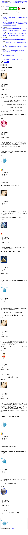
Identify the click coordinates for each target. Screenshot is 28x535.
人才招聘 (9, 59)
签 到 (5, 65)
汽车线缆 (9, 28)
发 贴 (2, 65)
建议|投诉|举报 (10, 55)
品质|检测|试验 (6, 46)
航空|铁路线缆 (22, 23)
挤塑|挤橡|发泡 (13, 33)
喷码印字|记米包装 (19, 35)
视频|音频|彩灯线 (22, 30)
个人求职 (17, 17)
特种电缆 (24, 28)
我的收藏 (14, 2)
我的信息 (21, 1)
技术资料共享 (14, 42)
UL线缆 (13, 28)
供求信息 (25, 17)
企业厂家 (23, 39)
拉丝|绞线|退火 (6, 33)
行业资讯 (22, 50)
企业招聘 (21, 17)
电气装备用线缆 (22, 22)
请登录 (13, 1)
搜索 (13, 59)
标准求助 (5, 42)
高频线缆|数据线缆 (7, 30)
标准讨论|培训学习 (22, 42)
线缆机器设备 (11, 39)
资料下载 (16, 59)
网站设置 (20, 59)
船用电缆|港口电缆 (11, 25)
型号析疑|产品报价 (10, 17)
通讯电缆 (8, 23)
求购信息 (5, 18)
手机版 (2, 1)
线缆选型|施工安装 (7, 50)
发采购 (9, 2)
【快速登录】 (7, 6)
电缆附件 (12, 23)
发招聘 (17, 2)
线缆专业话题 (8, 51)
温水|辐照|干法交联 (10, 35)
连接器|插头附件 (18, 28)
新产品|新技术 (15, 30)
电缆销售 (16, 46)
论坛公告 (5, 55)
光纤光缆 (17, 23)
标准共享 (9, 42)
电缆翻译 (6, 2)
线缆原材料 (5, 39)
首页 (2, 59)
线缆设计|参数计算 (16, 50)
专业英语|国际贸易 (22, 46)
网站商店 (22, 2)
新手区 (4, 17)
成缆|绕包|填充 (19, 33)
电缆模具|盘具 (18, 39)
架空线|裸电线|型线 (7, 22)
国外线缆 (5, 28)
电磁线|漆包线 (15, 22)
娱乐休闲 (13, 51)
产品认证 (12, 46)
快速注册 (17, 1)
